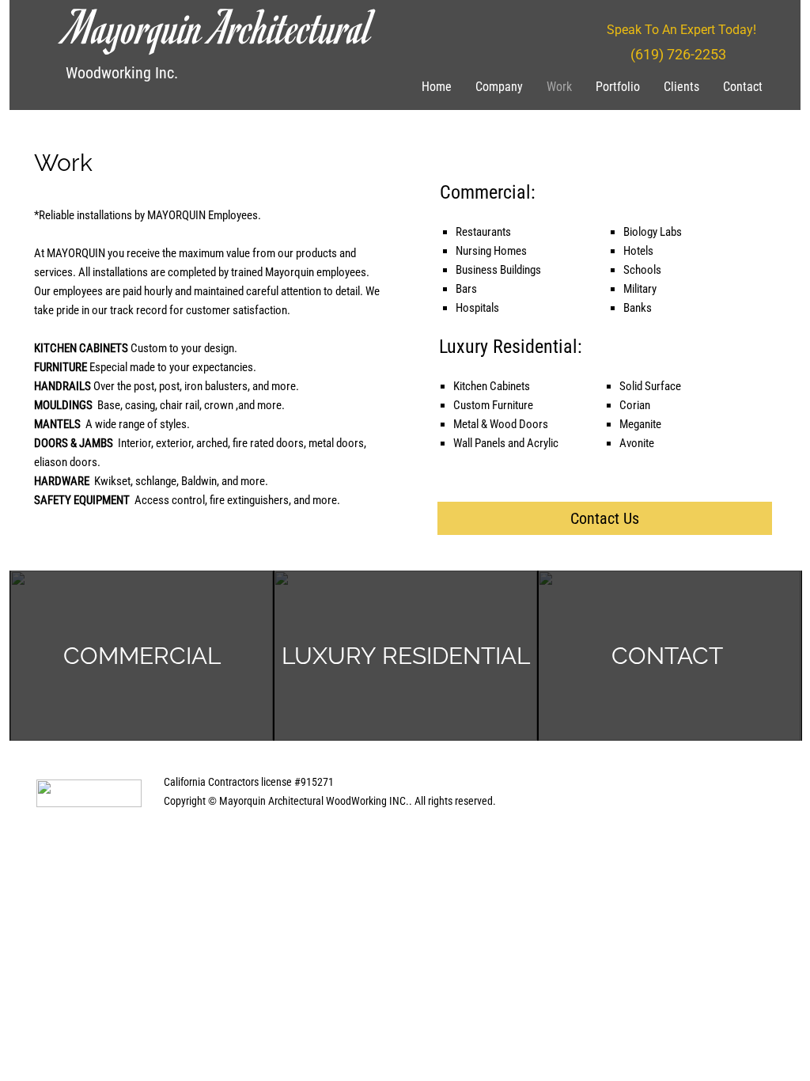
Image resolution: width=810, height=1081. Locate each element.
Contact (743, 86)
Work (559, 86)
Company (499, 86)
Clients (681, 86)
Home (437, 86)
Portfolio (618, 86)
